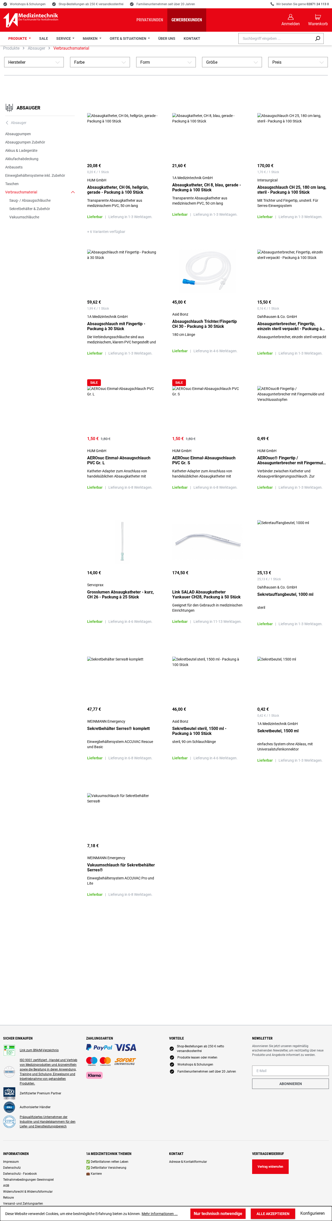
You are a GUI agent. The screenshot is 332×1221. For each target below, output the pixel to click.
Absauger (28, 107)
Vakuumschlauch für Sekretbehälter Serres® (121, 867)
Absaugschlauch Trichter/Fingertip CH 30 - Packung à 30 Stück (204, 324)
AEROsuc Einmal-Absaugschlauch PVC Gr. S (204, 460)
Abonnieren (290, 1084)
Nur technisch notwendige (218, 1213)
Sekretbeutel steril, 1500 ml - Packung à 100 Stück (199, 731)
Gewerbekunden (186, 19)
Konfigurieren (312, 1213)
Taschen (12, 184)
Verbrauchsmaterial (21, 192)
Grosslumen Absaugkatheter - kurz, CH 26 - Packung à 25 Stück (120, 594)
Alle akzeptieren (273, 1214)
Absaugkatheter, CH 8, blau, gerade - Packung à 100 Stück (206, 187)
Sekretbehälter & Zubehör (29, 209)
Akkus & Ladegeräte (21, 150)
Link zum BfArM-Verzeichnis (39, 1050)
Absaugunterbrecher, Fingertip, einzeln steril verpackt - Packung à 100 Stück (289, 326)
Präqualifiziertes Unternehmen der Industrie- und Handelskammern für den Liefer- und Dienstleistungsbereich (47, 1121)
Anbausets (14, 167)
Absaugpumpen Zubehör (25, 142)
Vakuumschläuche (24, 217)
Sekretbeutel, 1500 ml (278, 730)
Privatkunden (149, 19)
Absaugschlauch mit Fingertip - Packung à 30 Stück (116, 326)
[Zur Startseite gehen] (30, 20)
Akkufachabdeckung (21, 159)
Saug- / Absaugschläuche (30, 200)
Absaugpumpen (18, 134)
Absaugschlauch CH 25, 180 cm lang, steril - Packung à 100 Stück (291, 190)
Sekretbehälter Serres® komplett (118, 728)
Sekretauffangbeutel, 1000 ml (285, 594)
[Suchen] (318, 38)
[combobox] (275, 38)
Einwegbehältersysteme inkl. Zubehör (35, 175)
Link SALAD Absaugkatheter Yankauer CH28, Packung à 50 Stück (206, 594)
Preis (298, 62)
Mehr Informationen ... (160, 1214)
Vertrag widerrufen (270, 1166)
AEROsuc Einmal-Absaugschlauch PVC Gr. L (118, 460)
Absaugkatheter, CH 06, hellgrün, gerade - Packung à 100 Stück (118, 190)
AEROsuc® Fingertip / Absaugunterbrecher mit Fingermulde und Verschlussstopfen (292, 460)
